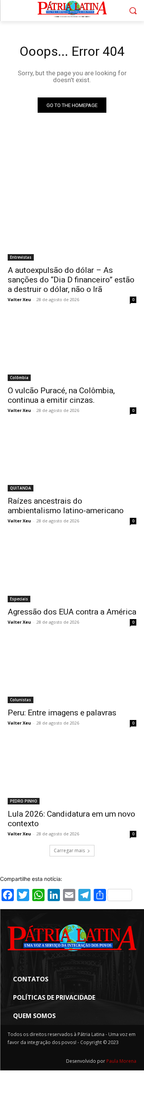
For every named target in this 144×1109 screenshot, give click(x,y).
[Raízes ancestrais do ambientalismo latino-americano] (72, 460)
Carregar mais (69, 850)
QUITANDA (20, 488)
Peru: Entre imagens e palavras (62, 712)
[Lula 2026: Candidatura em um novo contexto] (72, 772)
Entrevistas (20, 257)
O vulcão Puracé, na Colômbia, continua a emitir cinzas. (61, 395)
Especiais (19, 599)
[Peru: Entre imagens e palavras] (72, 671)
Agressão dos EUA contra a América (72, 611)
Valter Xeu (19, 299)
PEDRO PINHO (23, 801)
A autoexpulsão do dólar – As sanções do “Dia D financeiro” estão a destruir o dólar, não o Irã (71, 280)
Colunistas (20, 699)
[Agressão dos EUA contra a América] (72, 570)
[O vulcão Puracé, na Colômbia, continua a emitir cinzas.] (72, 349)
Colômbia (19, 377)
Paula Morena (121, 1061)
